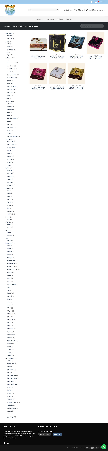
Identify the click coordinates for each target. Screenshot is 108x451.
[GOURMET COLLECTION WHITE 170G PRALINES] (57, 73)
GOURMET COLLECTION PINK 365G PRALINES (38, 88)
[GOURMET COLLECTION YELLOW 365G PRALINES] (76, 73)
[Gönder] (57, 10)
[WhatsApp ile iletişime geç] (103, 446)
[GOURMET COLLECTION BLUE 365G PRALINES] (76, 42)
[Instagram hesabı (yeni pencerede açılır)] (91, 2)
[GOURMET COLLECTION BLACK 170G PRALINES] (57, 42)
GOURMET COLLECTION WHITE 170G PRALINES (57, 88)
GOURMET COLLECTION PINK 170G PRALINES (96, 57)
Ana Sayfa (7, 26)
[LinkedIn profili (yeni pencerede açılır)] (95, 2)
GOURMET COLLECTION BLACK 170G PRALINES (57, 57)
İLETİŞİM (68, 19)
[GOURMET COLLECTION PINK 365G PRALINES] (38, 73)
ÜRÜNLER (60, 19)
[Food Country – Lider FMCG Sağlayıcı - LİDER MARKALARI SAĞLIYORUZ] (15, 10)
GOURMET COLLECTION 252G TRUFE (38, 57)
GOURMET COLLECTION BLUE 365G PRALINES (76, 57)
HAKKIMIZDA (50, 19)
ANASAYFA (39, 19)
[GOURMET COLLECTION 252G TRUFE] (38, 42)
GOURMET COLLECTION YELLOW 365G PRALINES (76, 88)
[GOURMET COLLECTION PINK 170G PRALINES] (95, 43)
